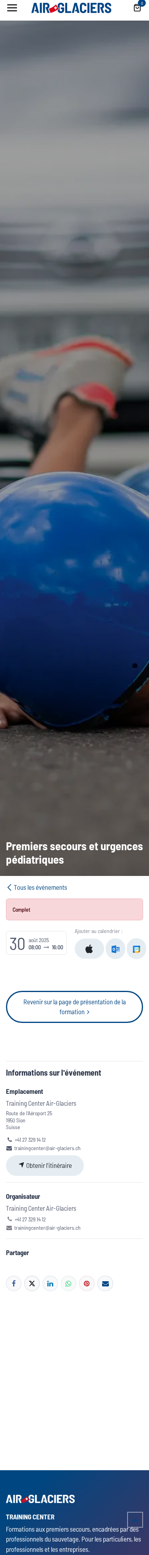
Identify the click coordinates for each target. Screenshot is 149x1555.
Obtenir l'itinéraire (48, 1165)
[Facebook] (13, 1283)
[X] (32, 1283)
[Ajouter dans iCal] (89, 949)
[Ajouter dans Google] (136, 948)
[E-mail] (105, 1283)
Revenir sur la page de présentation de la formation (74, 1007)
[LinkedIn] (50, 1283)
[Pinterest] (87, 1283)
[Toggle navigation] (12, 8)
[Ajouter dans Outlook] (115, 948)
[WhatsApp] (68, 1283)
